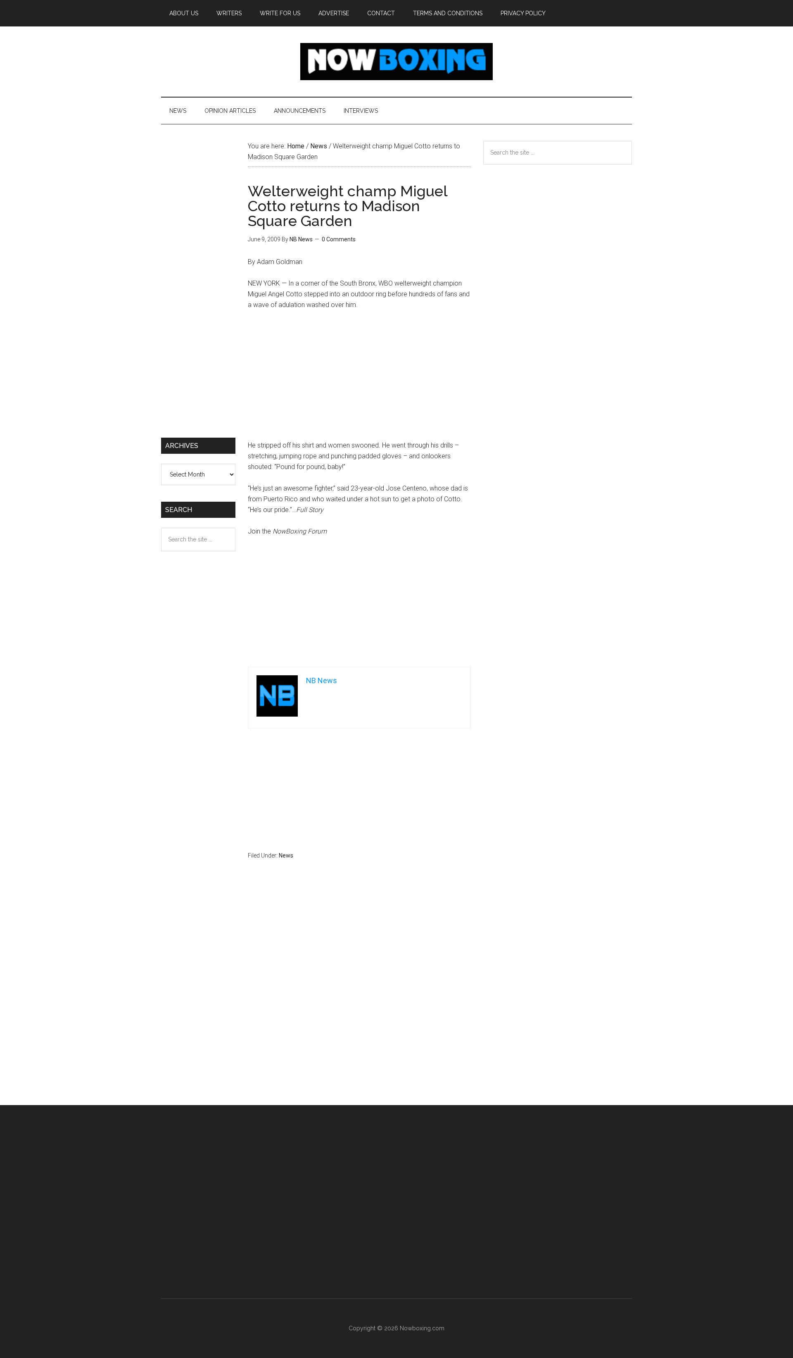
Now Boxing (396, 61)
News (286, 855)
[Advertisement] (359, 379)
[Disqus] (359, 998)
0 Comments (339, 239)
